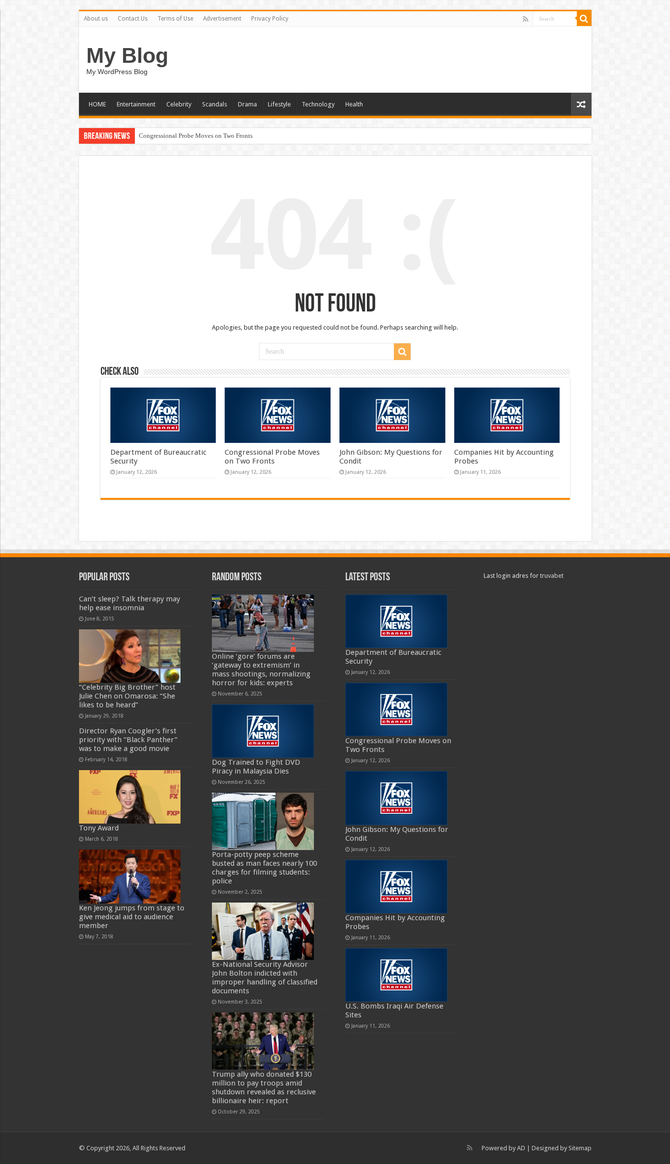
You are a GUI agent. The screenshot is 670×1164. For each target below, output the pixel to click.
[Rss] (525, 19)
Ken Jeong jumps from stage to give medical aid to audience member (131, 917)
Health (354, 104)
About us (96, 18)
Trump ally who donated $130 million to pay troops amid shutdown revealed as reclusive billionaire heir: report (264, 1087)
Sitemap (580, 1148)
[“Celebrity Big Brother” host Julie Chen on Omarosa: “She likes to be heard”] (130, 656)
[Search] (584, 18)
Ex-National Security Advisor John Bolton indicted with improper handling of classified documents (264, 977)
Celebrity (178, 104)
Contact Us (133, 18)
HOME (97, 104)
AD (521, 1148)
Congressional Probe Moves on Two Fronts (196, 135)
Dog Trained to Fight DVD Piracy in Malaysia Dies (256, 767)
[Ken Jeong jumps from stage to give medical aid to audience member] (130, 876)
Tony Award (99, 828)
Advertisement (222, 18)
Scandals (214, 104)
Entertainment (136, 104)
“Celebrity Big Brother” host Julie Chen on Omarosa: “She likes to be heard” (127, 696)
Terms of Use (175, 18)
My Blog (127, 55)
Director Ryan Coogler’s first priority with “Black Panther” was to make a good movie (128, 739)
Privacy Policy (269, 18)
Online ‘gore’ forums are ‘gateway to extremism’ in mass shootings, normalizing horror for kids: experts (261, 669)
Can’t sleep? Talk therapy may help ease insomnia (129, 603)
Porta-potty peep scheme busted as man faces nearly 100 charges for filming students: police (264, 867)
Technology (318, 104)
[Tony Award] (130, 797)
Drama (247, 104)
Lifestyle (279, 104)
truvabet (552, 575)
